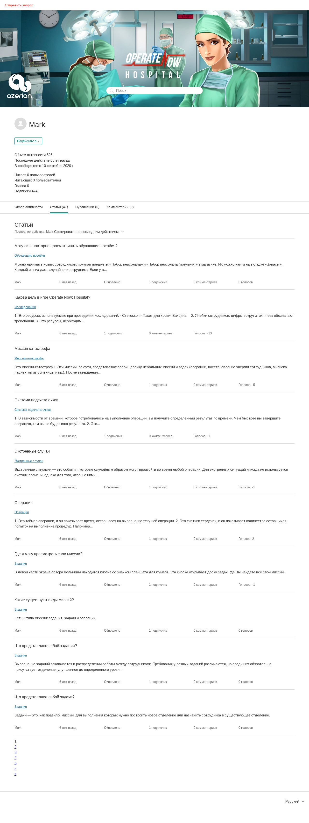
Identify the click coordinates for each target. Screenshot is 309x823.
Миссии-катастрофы (29, 358)
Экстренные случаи (32, 451)
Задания (20, 563)
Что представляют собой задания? (45, 646)
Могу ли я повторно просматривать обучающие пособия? (66, 246)
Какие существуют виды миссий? (44, 600)
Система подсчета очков (36, 400)
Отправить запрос (19, 5)
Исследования (25, 307)
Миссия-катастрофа (32, 349)
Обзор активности (28, 207)
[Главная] (19, 104)
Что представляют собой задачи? (44, 697)
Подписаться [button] (26, 141)
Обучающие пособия (29, 255)
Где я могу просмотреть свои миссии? (48, 554)
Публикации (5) (87, 207)
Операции (23, 503)
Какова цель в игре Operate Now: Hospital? (52, 297)
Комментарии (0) (120, 207)
